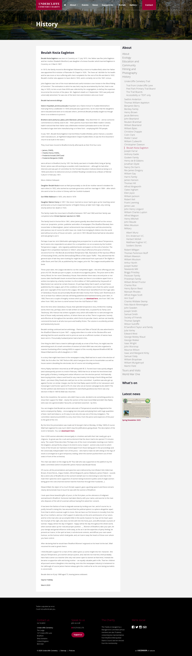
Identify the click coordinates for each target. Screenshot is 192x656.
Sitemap (63, 651)
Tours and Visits (131, 370)
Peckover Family (132, 275)
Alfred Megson (131, 215)
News (95, 5)
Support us (78, 635)
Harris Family (130, 176)
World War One (131, 374)
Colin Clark (129, 134)
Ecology (126, 57)
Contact (149, 5)
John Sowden (130, 307)
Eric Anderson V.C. (135, 235)
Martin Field (130, 365)
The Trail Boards (134, 91)
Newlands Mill (131, 269)
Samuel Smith (131, 314)
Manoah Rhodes (132, 291)
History (126, 76)
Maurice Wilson (132, 349)
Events (85, 5)
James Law (129, 205)
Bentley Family (131, 109)
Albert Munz (132, 232)
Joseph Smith (130, 311)
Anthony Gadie (131, 154)
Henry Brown (130, 112)
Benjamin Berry (132, 105)
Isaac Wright (130, 343)
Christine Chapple (133, 131)
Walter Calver (131, 138)
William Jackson (131, 196)
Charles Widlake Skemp (136, 301)
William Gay (130, 173)
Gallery (133, 5)
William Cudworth (133, 141)
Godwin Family (131, 157)
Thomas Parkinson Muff (136, 253)
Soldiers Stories (134, 245)
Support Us (107, 5)
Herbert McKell (133, 239)
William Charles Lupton (135, 212)
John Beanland (131, 118)
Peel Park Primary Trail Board (140, 88)
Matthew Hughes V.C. (136, 242)
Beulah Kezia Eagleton (137, 147)
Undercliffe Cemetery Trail (137, 81)
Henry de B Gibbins (134, 160)
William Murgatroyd (134, 362)
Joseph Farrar (131, 151)
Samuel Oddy (131, 356)
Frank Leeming (131, 202)
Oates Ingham (131, 189)
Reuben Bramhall (132, 121)
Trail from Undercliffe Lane (139, 85)
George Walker (131, 340)
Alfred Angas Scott (133, 294)
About (73, 5)
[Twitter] (136, 627)
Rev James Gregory (133, 170)
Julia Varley (129, 330)
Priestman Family (132, 278)
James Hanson (131, 180)
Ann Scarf (129, 298)
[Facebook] (133, 627)
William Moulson (132, 259)
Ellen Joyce (129, 192)
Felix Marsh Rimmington (136, 304)
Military (128, 228)
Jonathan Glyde (131, 163)
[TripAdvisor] (145, 627)
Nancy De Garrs (132, 167)
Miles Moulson (131, 225)
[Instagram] (140, 627)
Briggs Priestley (131, 272)
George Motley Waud (134, 336)
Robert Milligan (131, 249)
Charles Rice (130, 285)
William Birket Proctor (135, 282)
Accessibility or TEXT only (138, 95)
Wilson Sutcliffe (131, 323)
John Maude (130, 221)
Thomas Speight (132, 320)
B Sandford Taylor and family (138, 327)
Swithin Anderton (132, 99)
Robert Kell (129, 199)
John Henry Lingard (133, 209)
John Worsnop (131, 346)
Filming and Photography (129, 71)
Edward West (130, 333)
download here (92, 298)
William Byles (130, 128)
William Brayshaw (133, 359)
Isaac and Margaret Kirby (136, 352)
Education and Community (130, 63)
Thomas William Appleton (136, 102)
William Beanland (132, 125)
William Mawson (132, 256)
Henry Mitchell (131, 218)
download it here (67, 431)
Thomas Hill (130, 183)
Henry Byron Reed (133, 288)
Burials (122, 5)
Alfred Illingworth (132, 186)
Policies (72, 651)
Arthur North (130, 262)
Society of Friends (133, 317)
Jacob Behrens (131, 115)
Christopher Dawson (134, 144)
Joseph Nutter (131, 265)
